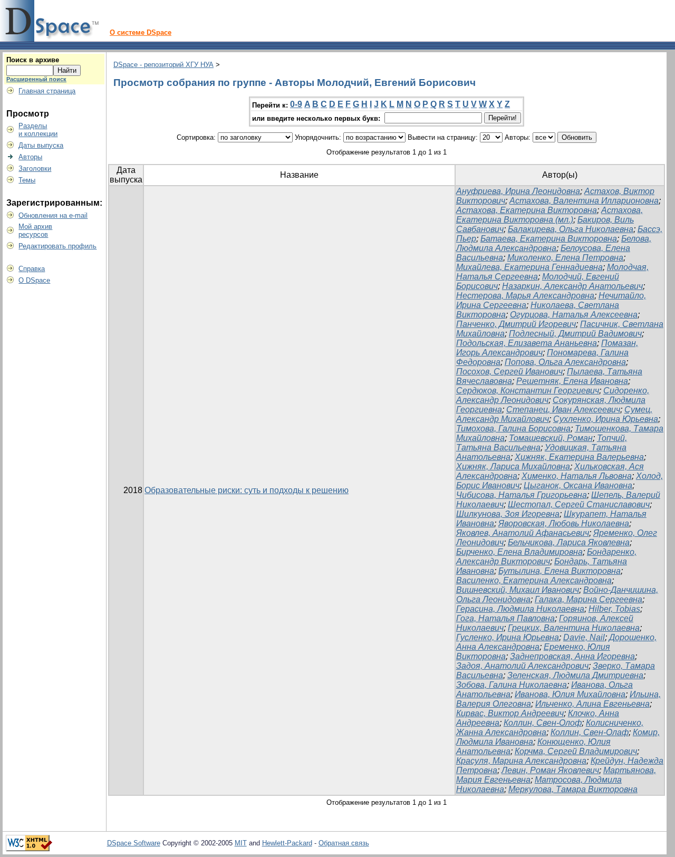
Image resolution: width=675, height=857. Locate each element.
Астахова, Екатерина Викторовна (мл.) (549, 215)
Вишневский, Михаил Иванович (517, 589)
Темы (26, 180)
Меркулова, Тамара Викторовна (573, 789)
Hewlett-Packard (287, 843)
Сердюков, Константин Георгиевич (527, 390)
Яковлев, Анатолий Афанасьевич (522, 532)
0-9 (296, 104)
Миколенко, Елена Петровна (565, 257)
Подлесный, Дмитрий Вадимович (575, 333)
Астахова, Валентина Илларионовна (584, 200)
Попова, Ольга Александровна (565, 362)
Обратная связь (344, 843)
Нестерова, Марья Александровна (525, 295)
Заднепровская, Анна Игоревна (572, 656)
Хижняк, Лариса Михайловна (513, 466)
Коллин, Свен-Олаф (590, 732)
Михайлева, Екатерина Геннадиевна (529, 267)
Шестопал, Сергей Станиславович (579, 504)
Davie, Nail (584, 637)
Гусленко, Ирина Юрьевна (507, 637)
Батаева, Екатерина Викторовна (548, 238)
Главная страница (46, 91)
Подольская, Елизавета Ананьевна (526, 343)
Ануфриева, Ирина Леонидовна (518, 191)
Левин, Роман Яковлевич (550, 770)
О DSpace (34, 280)
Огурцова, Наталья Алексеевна (574, 314)
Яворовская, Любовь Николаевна (563, 523)
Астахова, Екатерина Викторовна (526, 210)
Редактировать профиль (57, 246)
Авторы (30, 157)
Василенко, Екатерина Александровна (534, 580)
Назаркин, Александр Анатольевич (572, 286)
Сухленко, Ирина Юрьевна (605, 419)
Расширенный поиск (36, 79)
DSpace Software (133, 843)
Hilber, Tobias (614, 608)
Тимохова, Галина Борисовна (513, 428)
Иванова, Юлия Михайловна (570, 694)
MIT (241, 843)
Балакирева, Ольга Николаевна (570, 229)
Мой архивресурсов (35, 230)
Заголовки (34, 168)
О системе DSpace (140, 32)
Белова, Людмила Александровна (553, 243)
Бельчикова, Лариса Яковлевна (569, 542)
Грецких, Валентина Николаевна (574, 627)
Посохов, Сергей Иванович (509, 371)
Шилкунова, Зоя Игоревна (508, 513)
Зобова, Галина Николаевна (511, 684)
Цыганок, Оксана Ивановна (578, 485)
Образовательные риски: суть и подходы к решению (246, 490)
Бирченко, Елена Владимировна (519, 551)
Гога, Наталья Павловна (505, 618)
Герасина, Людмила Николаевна (520, 608)
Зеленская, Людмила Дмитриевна (575, 675)
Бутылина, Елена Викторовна (559, 570)
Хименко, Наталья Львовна (577, 475)
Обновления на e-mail (53, 215)
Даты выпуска (40, 145)
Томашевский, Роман (551, 438)
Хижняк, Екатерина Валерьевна (579, 456)
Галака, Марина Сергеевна (588, 599)
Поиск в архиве (32, 60)
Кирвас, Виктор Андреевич (510, 713)
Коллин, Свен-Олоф (543, 722)
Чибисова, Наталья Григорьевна (521, 494)
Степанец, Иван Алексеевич (563, 409)
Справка (31, 269)
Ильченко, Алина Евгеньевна (592, 703)
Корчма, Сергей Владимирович (576, 751)
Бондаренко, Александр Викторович (546, 556)
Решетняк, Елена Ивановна (572, 381)
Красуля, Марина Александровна (521, 760)
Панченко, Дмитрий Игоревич (516, 324)
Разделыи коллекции (37, 130)
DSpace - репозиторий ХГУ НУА (163, 65)
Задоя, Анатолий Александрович (522, 665)
